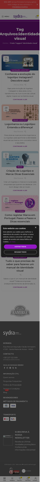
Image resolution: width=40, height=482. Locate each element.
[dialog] (20, 241)
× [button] (35, 227)
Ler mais (12, 242)
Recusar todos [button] (20, 252)
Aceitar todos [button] (20, 247)
